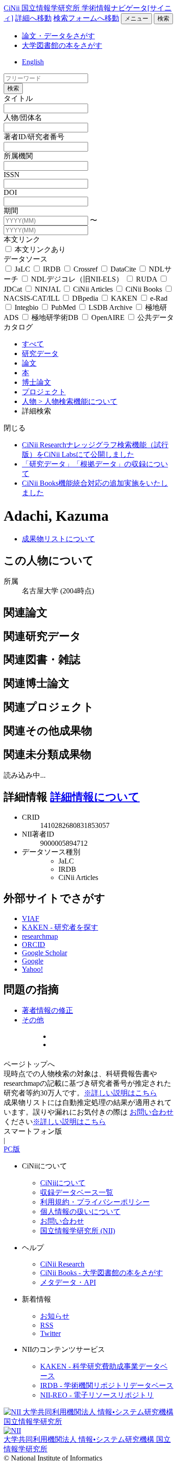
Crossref (85, 269)
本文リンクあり (39, 249)
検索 (163, 18)
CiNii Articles (93, 289)
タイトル (18, 98)
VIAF (30, 918)
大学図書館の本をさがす (62, 45)
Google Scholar (44, 953)
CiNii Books (144, 289)
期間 (11, 211)
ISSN (12, 174)
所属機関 (18, 156)
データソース (25, 259)
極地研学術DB (55, 317)
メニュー (136, 18)
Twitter (50, 1333)
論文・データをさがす (58, 36)
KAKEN (124, 298)
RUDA (146, 279)
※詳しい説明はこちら (120, 1093)
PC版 (12, 1149)
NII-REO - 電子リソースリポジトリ (97, 1395)
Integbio (26, 307)
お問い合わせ (151, 1112)
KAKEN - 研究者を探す (60, 927)
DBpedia (85, 298)
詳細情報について (95, 797)
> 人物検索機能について (77, 401)
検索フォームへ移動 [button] (86, 18)
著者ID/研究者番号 (34, 137)
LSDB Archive (110, 307)
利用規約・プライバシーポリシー (95, 1202)
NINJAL (47, 289)
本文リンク (22, 239)
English (33, 62)
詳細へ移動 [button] (33, 18)
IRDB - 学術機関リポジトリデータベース (106, 1385)
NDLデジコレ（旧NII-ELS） (77, 279)
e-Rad (158, 298)
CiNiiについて (62, 1183)
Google (32, 961)
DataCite (123, 269)
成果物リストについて (58, 539)
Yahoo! (32, 969)
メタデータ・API (68, 1282)
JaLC (22, 269)
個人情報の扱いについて (80, 1211)
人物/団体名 (23, 117)
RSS (46, 1325)
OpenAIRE (107, 317)
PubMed (63, 307)
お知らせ (54, 1316)
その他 (33, 1020)
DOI (10, 192)
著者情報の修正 (47, 1010)
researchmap (40, 936)
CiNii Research (62, 1264)
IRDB (52, 269)
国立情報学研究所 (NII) (77, 1231)
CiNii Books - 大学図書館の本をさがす (101, 1273)
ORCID (33, 944)
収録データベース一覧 (76, 1192)
